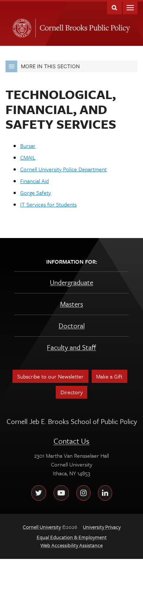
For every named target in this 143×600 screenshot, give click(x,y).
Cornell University (20, 26)
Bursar (28, 146)
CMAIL (28, 157)
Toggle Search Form (114, 7)
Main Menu (130, 7)
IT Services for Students (48, 204)
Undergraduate (71, 282)
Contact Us (71, 440)
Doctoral (72, 325)
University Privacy (102, 527)
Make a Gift (109, 376)
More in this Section (50, 66)
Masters (71, 304)
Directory (71, 392)
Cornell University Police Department (63, 169)
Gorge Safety (35, 193)
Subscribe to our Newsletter (50, 376)
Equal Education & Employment (72, 537)
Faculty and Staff (71, 347)
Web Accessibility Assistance (71, 545)
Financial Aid (34, 181)
